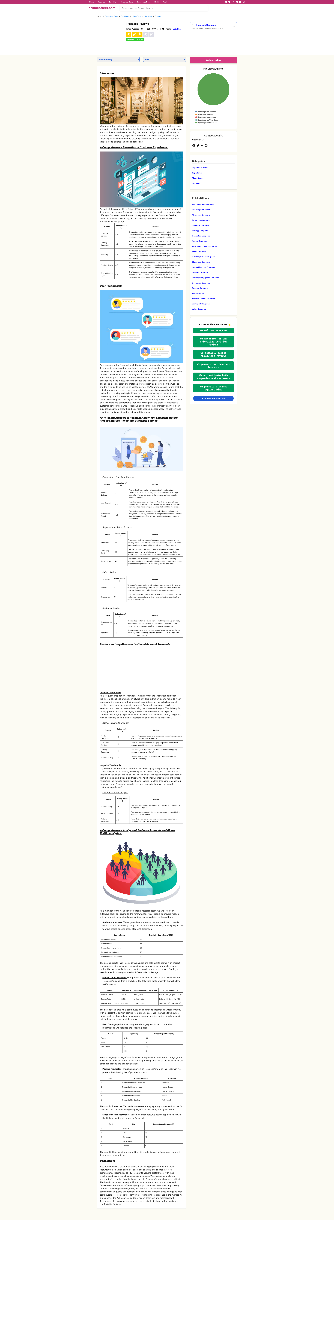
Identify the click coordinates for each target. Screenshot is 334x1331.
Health (156, 2)
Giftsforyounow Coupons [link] (203, 257)
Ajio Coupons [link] (198, 293)
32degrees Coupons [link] (201, 262)
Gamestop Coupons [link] (201, 236)
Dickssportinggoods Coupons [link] (205, 278)
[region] (222, 42)
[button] (213, 330)
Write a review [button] (213, 60)
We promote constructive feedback (213, 366)
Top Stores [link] (125, 16)
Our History (113, 2)
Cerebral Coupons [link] (200, 272)
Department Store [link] (111, 16)
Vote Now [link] (177, 29)
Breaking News (127, 2)
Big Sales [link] (148, 16)
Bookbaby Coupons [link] (201, 283)
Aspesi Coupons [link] (199, 241)
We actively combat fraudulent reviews (213, 354)
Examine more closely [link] (213, 398)
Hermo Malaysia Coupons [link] (203, 267)
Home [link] (99, 16)
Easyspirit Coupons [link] (201, 304)
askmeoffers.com (102, 8)
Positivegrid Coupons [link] (201, 210)
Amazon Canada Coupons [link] (203, 299)
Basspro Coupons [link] (200, 288)
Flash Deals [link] (137, 16)
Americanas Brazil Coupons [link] (204, 246)
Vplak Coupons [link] (199, 309)
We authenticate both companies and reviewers (213, 377)
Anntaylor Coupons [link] (201, 220)
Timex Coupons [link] (199, 251)
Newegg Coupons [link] (200, 231)
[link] (110, 35)
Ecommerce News (144, 2)
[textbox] (164, 8)
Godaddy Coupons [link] (200, 225)
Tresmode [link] (159, 16)
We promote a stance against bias (213, 388)
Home (91, 2)
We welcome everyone (213, 330)
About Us (101, 2)
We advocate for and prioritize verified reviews (213, 341)
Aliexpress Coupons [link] (201, 215)
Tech (165, 2)
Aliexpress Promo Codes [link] (203, 204)
